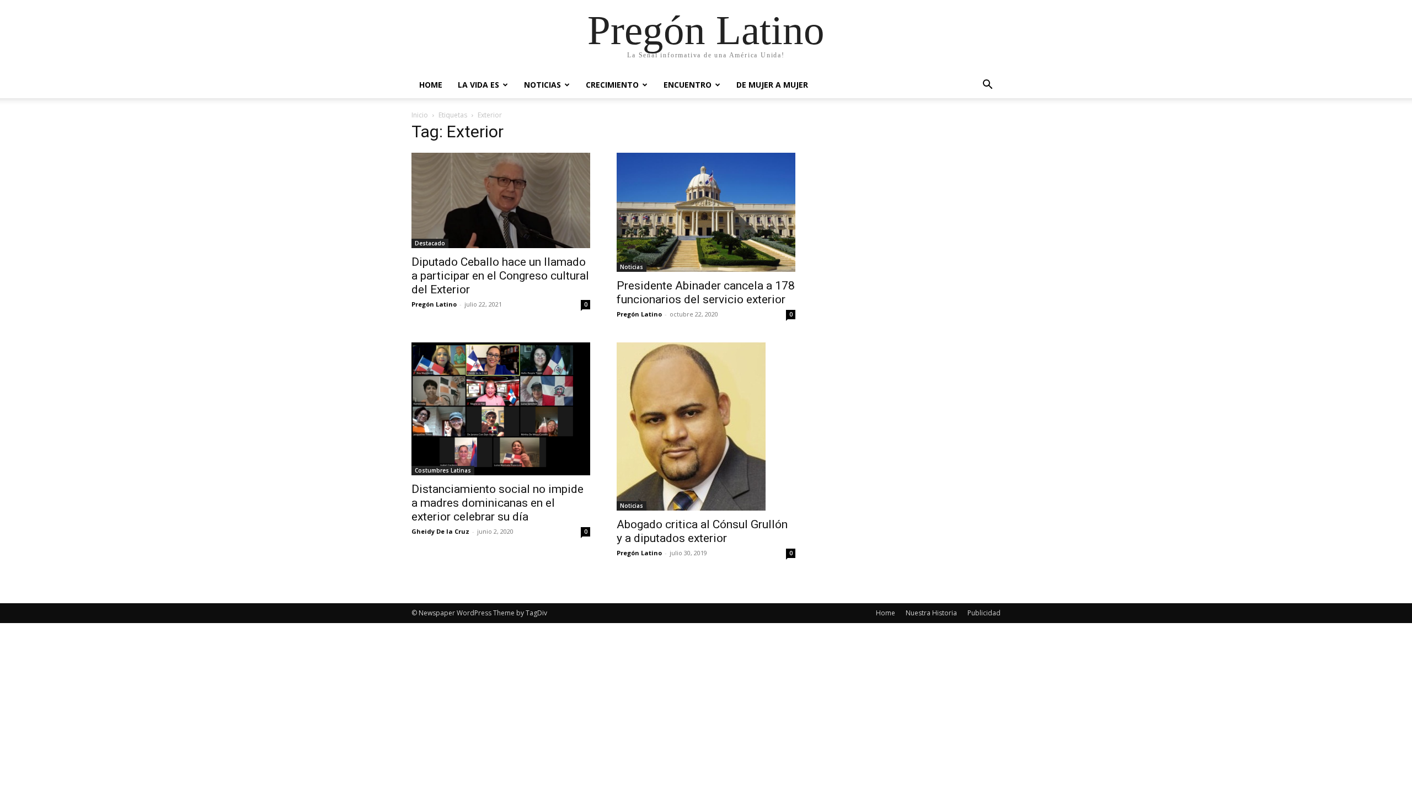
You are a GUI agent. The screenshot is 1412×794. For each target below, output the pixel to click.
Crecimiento (612, 84)
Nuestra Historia (931, 613)
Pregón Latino (434, 304)
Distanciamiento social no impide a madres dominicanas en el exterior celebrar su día (497, 502)
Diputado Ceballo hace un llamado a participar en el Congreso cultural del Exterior (500, 275)
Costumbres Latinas (443, 470)
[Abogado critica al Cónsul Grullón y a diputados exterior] (706, 426)
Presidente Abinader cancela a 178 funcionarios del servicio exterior (706, 292)
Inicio (419, 115)
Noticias (542, 84)
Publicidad (984, 613)
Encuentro (688, 84)
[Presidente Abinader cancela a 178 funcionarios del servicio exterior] (706, 212)
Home (430, 84)
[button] (987, 86)
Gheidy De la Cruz (440, 531)
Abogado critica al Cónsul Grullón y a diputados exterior (702, 531)
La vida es (478, 84)
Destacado (430, 243)
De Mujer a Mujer (772, 84)
